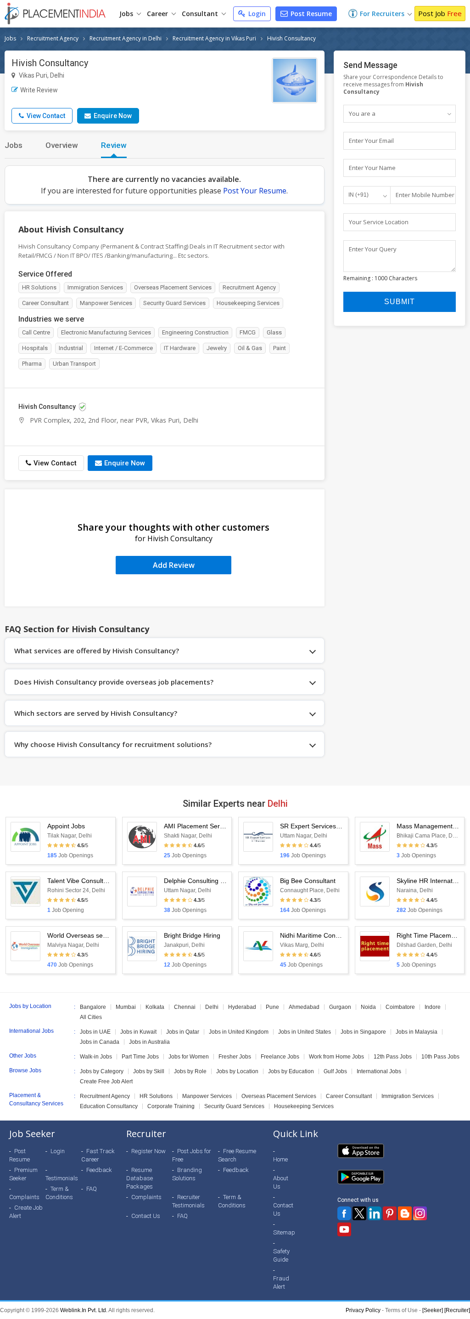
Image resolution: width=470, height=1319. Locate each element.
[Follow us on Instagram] (420, 1213)
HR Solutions (156, 1096)
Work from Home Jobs (336, 1056)
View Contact (45, 115)
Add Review (174, 565)
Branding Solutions (187, 1174)
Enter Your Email (371, 140)
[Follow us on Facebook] (344, 1213)
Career (158, 13)
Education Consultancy (109, 1106)
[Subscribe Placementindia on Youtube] (344, 1229)
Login (256, 13)
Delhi (211, 1007)
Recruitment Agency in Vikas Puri (214, 38)
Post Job (440, 13)
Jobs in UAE (95, 1032)
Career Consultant (349, 1096)
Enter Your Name (372, 168)
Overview (61, 145)
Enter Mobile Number (425, 195)
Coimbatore (400, 1007)
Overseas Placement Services (278, 1096)
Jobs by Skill (148, 1071)
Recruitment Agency (52, 38)
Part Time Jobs (140, 1056)
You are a (362, 113)
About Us (280, 1182)
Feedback (99, 1169)
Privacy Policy (363, 1310)
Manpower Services (207, 1096)
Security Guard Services (234, 1106)
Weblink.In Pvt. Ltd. (83, 1310)
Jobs (127, 13)
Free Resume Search (237, 1155)
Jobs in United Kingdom (239, 1032)
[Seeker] (432, 1310)
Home (280, 1159)
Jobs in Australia (149, 1042)
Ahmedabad (304, 1007)
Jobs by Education (291, 1071)
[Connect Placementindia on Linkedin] (374, 1213)
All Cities (91, 1017)
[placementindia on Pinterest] (390, 1213)
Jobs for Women (188, 1056)
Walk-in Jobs (96, 1056)
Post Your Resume (254, 191)
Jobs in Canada (99, 1042)
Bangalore (93, 1007)
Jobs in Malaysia (416, 1032)
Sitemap (284, 1232)
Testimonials (61, 1178)
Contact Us (145, 1215)
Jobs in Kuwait (138, 1032)
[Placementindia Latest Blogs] (405, 1213)
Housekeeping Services (304, 1106)
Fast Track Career (98, 1155)
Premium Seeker (23, 1174)
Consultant (201, 13)
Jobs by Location (237, 1071)
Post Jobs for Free (191, 1155)
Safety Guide (281, 1255)
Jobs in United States (304, 1032)
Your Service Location (378, 222)
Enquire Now (112, 115)
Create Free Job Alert (106, 1081)
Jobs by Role (190, 1071)
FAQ (91, 1188)
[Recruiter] (457, 1310)
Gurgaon (340, 1007)
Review (114, 145)
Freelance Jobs (280, 1056)
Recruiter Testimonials (188, 1201)
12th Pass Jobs (393, 1056)
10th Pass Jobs (440, 1056)
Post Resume (310, 13)
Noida (368, 1007)
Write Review (39, 90)
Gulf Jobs (335, 1071)
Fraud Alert (281, 1282)
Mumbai (126, 1007)
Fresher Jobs (234, 1056)
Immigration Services (407, 1096)
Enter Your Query (373, 249)
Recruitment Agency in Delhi (126, 38)
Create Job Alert (26, 1211)
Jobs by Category (101, 1071)
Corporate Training (171, 1106)
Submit (399, 302)
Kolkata (154, 1007)
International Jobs (379, 1071)
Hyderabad (242, 1007)
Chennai (185, 1007)
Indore (433, 1007)
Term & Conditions (59, 1192)
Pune (272, 1007)
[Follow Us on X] (359, 1213)
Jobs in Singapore (363, 1032)
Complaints (24, 1197)
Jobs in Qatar (182, 1032)
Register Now (148, 1151)
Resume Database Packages (139, 1178)
